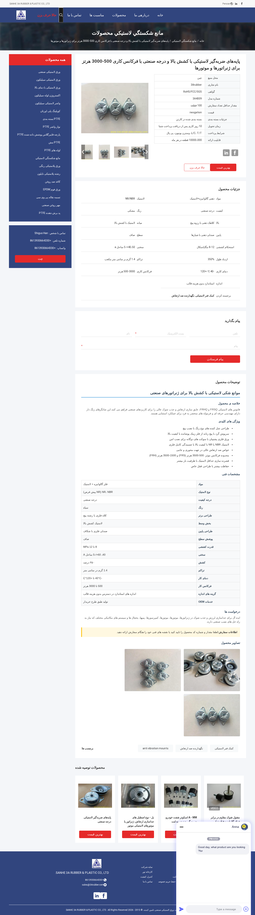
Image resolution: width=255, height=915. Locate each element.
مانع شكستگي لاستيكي (184, 40)
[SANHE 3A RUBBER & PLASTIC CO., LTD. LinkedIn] (236, 3)
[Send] (181, 909)
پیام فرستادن (215, 359)
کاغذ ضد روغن (52, 181)
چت (40, 259)
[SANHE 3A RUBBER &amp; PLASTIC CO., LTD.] (21, 14)
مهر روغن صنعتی (51, 205)
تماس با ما (148, 881)
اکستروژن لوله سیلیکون (47, 95)
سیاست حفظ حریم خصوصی (171, 881)
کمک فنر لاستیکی (224, 748)
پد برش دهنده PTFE (49, 212)
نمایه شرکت (147, 867)
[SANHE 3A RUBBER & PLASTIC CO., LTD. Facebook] (242, 3)
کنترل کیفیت (146, 876)
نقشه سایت (178, 876)
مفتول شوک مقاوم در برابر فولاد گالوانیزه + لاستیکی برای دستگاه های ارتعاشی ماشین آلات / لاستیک (225, 822)
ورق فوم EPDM (51, 189)
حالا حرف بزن (197, 167)
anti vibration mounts (155, 748)
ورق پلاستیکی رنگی (49, 165)
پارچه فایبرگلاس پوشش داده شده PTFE (38, 134)
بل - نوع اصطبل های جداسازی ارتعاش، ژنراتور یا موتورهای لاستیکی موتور (139, 821)
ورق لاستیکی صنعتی (49, 71)
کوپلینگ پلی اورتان (50, 111)
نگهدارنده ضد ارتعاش (191, 748)
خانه (202, 40)
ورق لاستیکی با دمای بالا (47, 87)
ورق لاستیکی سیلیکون (48, 79)
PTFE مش (54, 142)
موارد (181, 872)
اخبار (181, 867)
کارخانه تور (147, 872)
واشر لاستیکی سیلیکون (47, 103)
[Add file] (246, 909)
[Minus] (181, 827)
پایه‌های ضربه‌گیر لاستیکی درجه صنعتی (97, 819)
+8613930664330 (40, 240)
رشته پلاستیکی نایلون (48, 173)
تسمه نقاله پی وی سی (48, 197)
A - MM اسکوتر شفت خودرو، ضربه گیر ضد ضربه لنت (181, 819)
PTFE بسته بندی (51, 118)
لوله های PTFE (52, 150)
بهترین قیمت (223, 167)
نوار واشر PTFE (51, 126)
